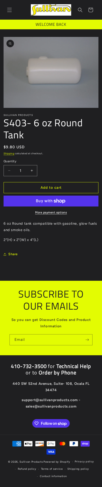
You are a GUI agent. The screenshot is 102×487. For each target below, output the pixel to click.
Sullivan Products (31, 461)
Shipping (9, 153)
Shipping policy (78, 468)
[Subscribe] (87, 339)
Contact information (53, 476)
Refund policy (27, 468)
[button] (9, 10)
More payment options (51, 212)
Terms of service (52, 468)
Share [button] (13, 254)
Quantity (10, 161)
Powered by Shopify (56, 461)
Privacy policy (84, 461)
